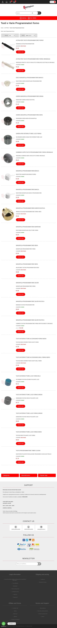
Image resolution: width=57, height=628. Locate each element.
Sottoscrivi (39, 563)
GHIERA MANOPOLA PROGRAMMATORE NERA (29, 115)
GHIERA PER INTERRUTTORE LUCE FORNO (28, 133)
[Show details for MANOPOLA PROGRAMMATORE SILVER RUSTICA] (8, 307)
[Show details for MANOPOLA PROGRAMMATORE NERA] (8, 251)
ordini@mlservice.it (41, 529)
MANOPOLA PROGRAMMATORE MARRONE (28, 226)
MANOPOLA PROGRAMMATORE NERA (27, 245)
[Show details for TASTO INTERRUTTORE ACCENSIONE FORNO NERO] (8, 345)
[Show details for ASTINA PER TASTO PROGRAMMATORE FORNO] (8, 46)
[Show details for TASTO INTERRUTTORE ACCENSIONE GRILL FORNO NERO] (8, 363)
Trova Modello (15, 583)
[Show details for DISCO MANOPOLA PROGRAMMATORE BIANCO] (8, 84)
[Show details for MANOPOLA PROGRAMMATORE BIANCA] (8, 177)
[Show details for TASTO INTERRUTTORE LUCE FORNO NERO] (8, 438)
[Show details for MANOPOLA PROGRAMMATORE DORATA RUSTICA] (8, 214)
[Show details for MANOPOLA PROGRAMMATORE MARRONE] (8, 233)
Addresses (15, 613)
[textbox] (27, 13)
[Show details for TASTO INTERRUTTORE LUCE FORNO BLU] (8, 382)
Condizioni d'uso (15, 591)
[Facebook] (24, 540)
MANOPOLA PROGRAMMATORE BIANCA (27, 171)
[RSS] (33, 540)
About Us (15, 594)
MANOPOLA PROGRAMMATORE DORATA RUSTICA (30, 208)
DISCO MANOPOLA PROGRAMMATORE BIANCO (29, 77)
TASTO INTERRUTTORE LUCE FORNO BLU (28, 376)
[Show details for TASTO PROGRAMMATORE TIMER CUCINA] (8, 457)
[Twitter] (27, 540)
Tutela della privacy (15, 588)
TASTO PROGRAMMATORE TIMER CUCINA (28, 450)
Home (2, 27)
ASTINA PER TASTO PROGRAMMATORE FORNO (29, 40)
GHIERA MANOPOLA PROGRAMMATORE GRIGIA (29, 96)
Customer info (15, 608)
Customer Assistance (15, 619)
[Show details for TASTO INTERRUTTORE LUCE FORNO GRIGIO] (8, 401)
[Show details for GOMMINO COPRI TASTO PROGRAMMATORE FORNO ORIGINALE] (8, 158)
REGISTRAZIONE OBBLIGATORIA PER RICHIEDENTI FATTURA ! (15, 580)
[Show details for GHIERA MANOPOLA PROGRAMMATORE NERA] (8, 121)
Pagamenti (15, 597)
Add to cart (20, 52)
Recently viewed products (43, 610)
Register (2, 2)
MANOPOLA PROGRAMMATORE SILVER (27, 282)
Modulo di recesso (42, 582)
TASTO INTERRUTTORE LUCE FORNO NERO (29, 432)
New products (43, 608)
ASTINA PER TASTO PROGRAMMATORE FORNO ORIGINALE (33, 59)
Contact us (43, 579)
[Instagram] (30, 540)
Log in (6, 2)
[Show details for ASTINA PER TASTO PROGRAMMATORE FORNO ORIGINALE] (8, 65)
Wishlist (10, 2)
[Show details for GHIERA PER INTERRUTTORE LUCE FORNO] (8, 140)
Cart (14, 2)
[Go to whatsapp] (3, 623)
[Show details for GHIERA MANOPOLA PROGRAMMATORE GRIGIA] (8, 102)
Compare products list (42, 613)
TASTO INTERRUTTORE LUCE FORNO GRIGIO (29, 394)
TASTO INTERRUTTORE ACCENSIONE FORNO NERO (31, 338)
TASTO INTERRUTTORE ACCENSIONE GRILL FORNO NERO (33, 357)
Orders (15, 610)
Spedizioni (15, 586)
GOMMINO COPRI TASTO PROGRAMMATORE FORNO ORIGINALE (34, 152)
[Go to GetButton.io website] (3, 626)
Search (39, 13)
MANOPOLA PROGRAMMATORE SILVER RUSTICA (30, 301)
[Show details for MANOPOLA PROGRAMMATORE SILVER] (8, 289)
